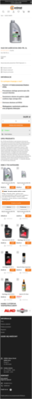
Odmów (9, 207)
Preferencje (23, 207)
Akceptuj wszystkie (16, 203)
